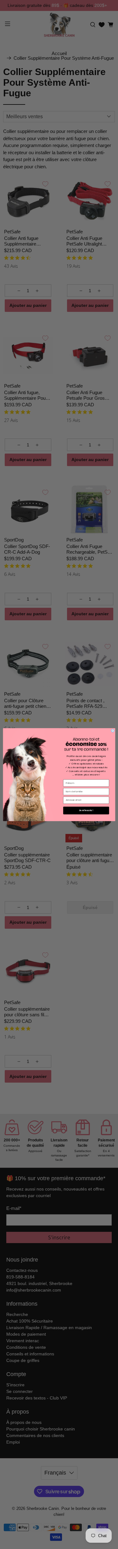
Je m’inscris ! (86, 810)
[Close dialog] (112, 730)
